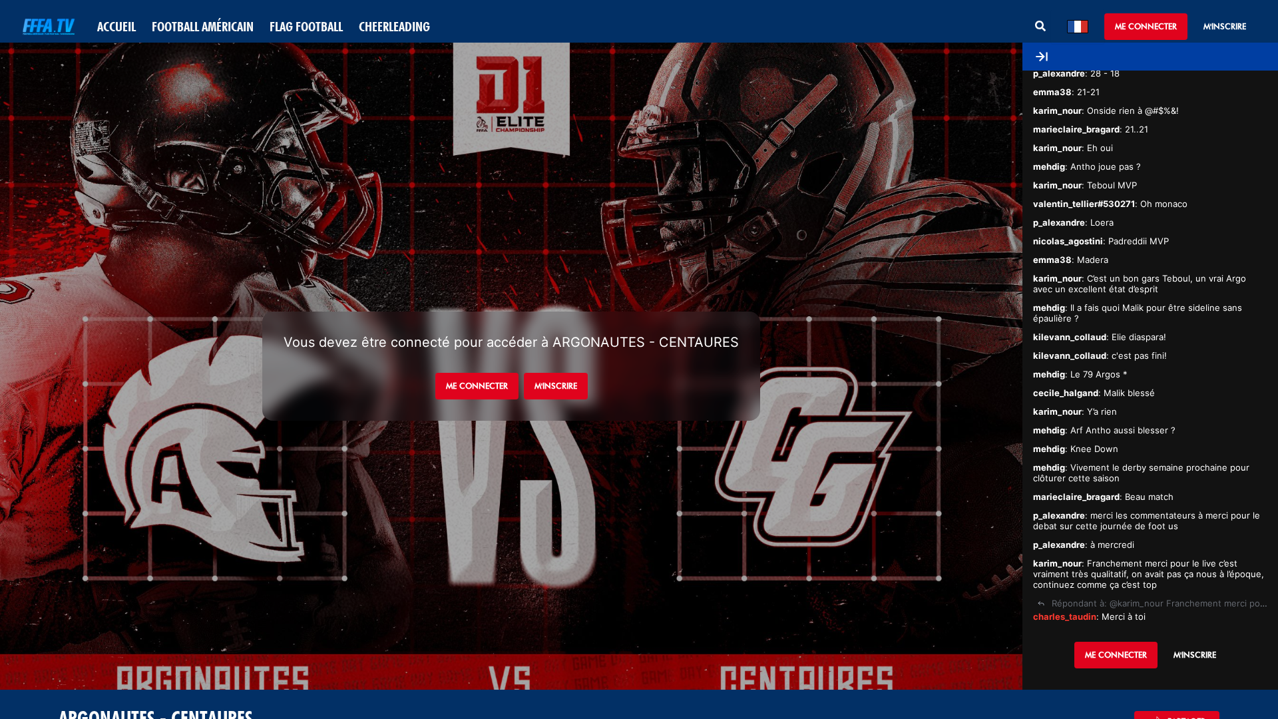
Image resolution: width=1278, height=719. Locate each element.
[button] (48, 26)
